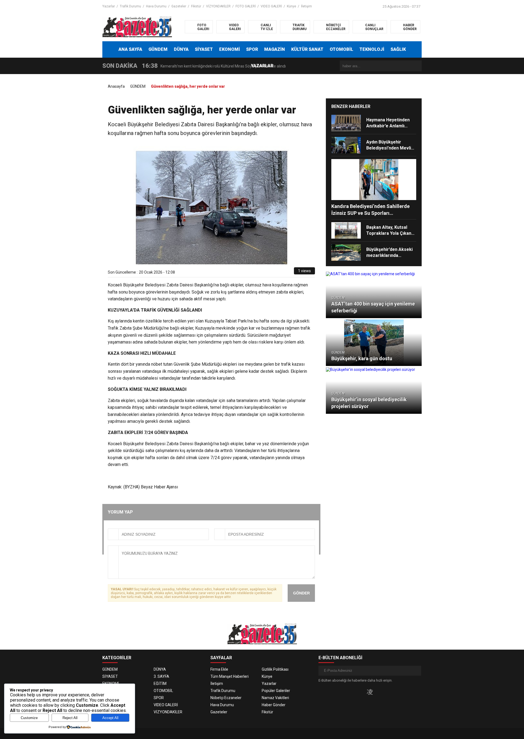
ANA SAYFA (130, 49)
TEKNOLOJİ (371, 49)
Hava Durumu (156, 6)
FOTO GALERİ (246, 6)
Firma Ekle (219, 669)
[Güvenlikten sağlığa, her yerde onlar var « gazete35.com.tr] (137, 26)
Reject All (70, 718)
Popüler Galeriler (276, 690)
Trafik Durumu (130, 6)
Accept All (110, 718)
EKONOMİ (229, 49)
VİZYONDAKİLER (218, 6)
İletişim (306, 6)
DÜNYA (181, 49)
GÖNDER (301, 593)
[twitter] (265, 273)
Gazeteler (178, 6)
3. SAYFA (161, 676)
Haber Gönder (273, 705)
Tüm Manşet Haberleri (229, 676)
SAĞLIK (398, 49)
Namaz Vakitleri (275, 698)
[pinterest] (278, 273)
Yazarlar (108, 6)
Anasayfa (116, 86)
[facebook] (259, 273)
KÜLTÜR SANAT (307, 49)
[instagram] (370, 692)
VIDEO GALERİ (271, 6)
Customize (29, 718)
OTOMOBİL (341, 49)
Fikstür (196, 6)
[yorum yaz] (290, 273)
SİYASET (204, 49)
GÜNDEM (158, 49)
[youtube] (378, 692)
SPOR (252, 49)
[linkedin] (271, 273)
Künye (291, 6)
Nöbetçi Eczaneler (226, 698)
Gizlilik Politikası (275, 669)
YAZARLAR (262, 65)
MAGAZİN (274, 49)
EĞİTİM (160, 683)
